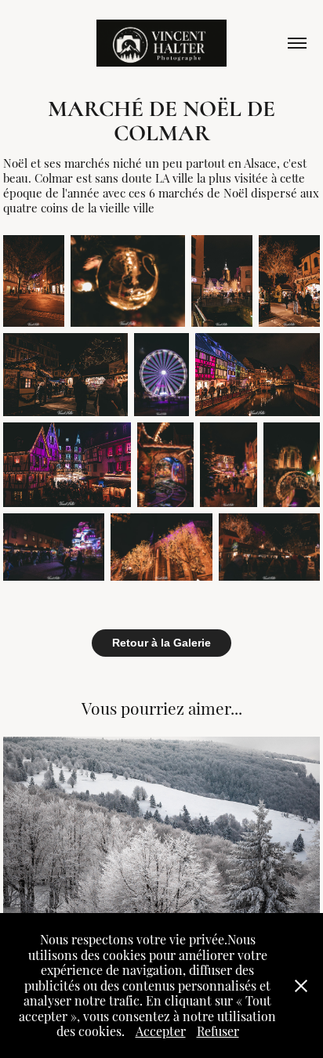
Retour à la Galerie (161, 642)
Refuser (218, 1030)
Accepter (161, 1030)
